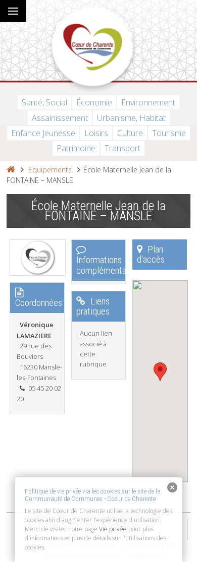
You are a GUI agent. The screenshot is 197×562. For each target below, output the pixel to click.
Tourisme (169, 133)
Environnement (148, 102)
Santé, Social (44, 102)
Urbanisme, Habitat (131, 117)
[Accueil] (11, 169)
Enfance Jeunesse (43, 133)
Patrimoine (76, 148)
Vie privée (113, 529)
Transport (122, 148)
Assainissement (60, 117)
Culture (130, 133)
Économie (94, 102)
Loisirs (96, 133)
